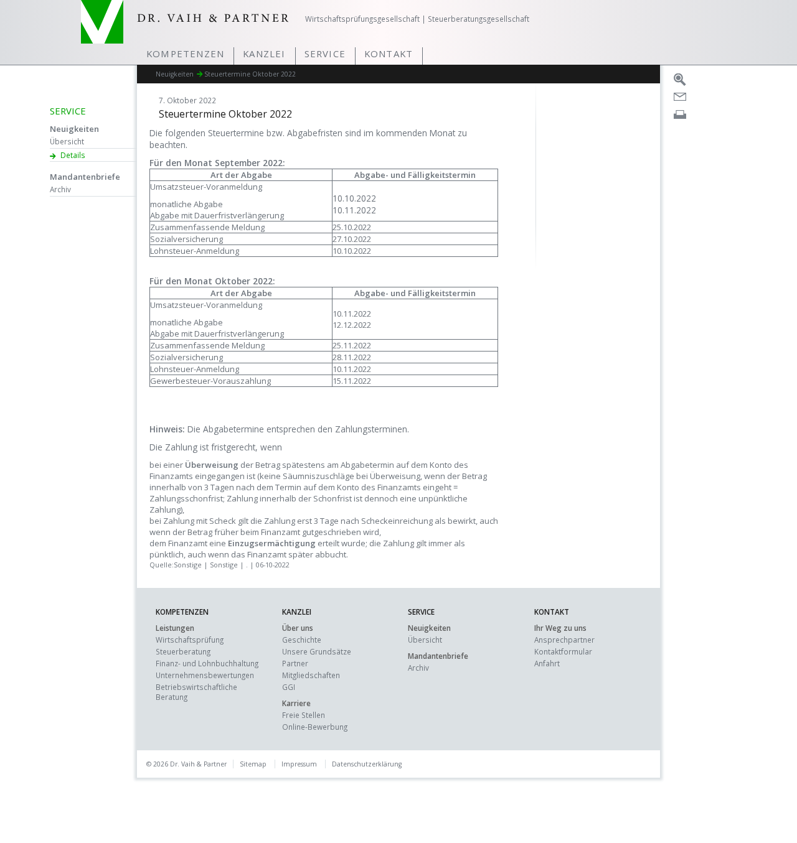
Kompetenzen (185, 53)
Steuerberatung (183, 651)
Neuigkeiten (74, 128)
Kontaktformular (563, 651)
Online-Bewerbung (314, 727)
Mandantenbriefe (85, 176)
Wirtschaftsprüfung (190, 640)
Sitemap (253, 764)
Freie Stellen (303, 715)
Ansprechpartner (564, 640)
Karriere (296, 703)
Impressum (299, 764)
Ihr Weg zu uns (560, 628)
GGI (288, 687)
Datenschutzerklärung (367, 764)
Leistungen (175, 628)
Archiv (60, 189)
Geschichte (301, 640)
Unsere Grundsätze (316, 651)
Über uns (297, 628)
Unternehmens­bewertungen (205, 675)
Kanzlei (264, 53)
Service (325, 53)
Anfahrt (547, 663)
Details (72, 155)
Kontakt (388, 53)
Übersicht (67, 141)
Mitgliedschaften (311, 675)
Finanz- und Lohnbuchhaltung (207, 663)
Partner (295, 663)
